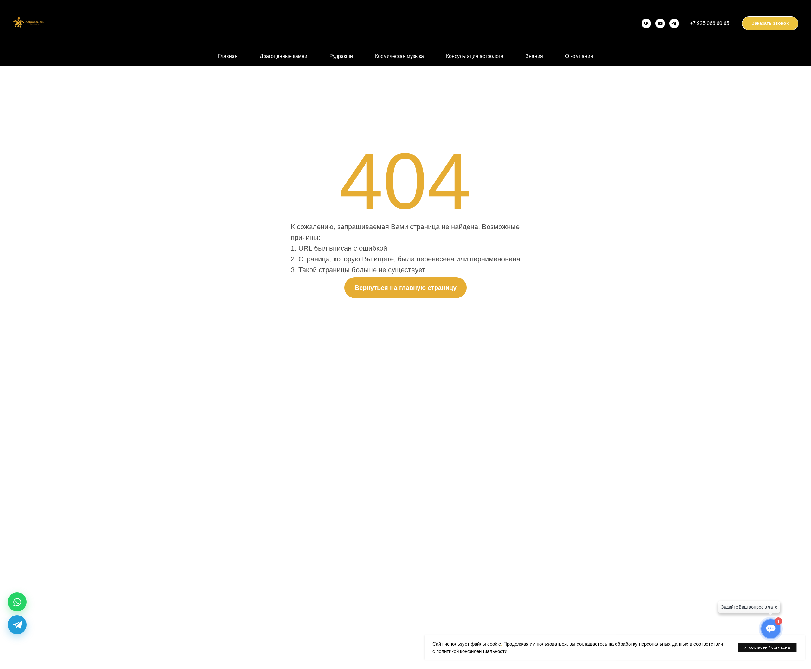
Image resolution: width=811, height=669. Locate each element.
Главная (228, 56)
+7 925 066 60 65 (709, 23)
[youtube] (660, 23)
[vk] (646, 23)
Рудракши (341, 56)
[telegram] (674, 23)
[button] (770, 23)
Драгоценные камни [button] (283, 56)
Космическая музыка (399, 56)
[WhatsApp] (17, 601)
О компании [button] (579, 56)
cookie (494, 644)
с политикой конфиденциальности (469, 651)
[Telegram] (17, 624)
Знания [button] (534, 56)
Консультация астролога (474, 56)
